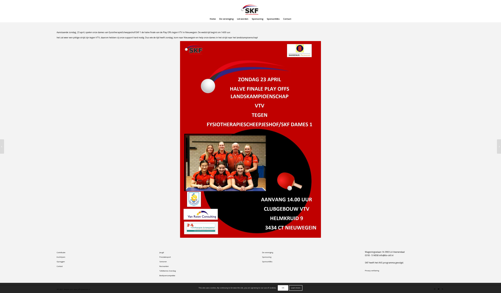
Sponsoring (266, 257)
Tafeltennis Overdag (167, 271)
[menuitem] (212, 19)
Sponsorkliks (267, 261)
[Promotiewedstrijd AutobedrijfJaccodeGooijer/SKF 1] (2, 146)
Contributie (61, 252)
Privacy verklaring (372, 270)
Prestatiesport (165, 257)
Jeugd (161, 252)
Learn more (295, 288)
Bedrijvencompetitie (167, 275)
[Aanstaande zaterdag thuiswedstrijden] (499, 146)
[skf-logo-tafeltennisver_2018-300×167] (250, 10)
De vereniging (267, 252)
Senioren (163, 261)
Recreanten (164, 266)
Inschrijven (61, 257)
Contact (60, 266)
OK (283, 288)
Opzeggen (61, 261)
